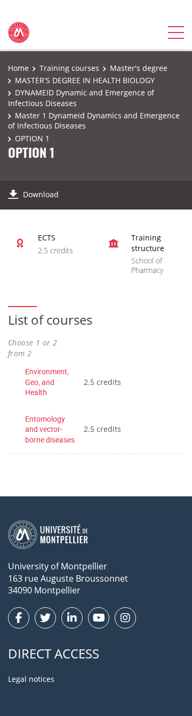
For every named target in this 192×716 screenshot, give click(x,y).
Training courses (69, 68)
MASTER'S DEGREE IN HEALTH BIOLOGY (85, 80)
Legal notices (31, 679)
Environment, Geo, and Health (47, 381)
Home (18, 68)
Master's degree (138, 68)
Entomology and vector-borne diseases (50, 429)
